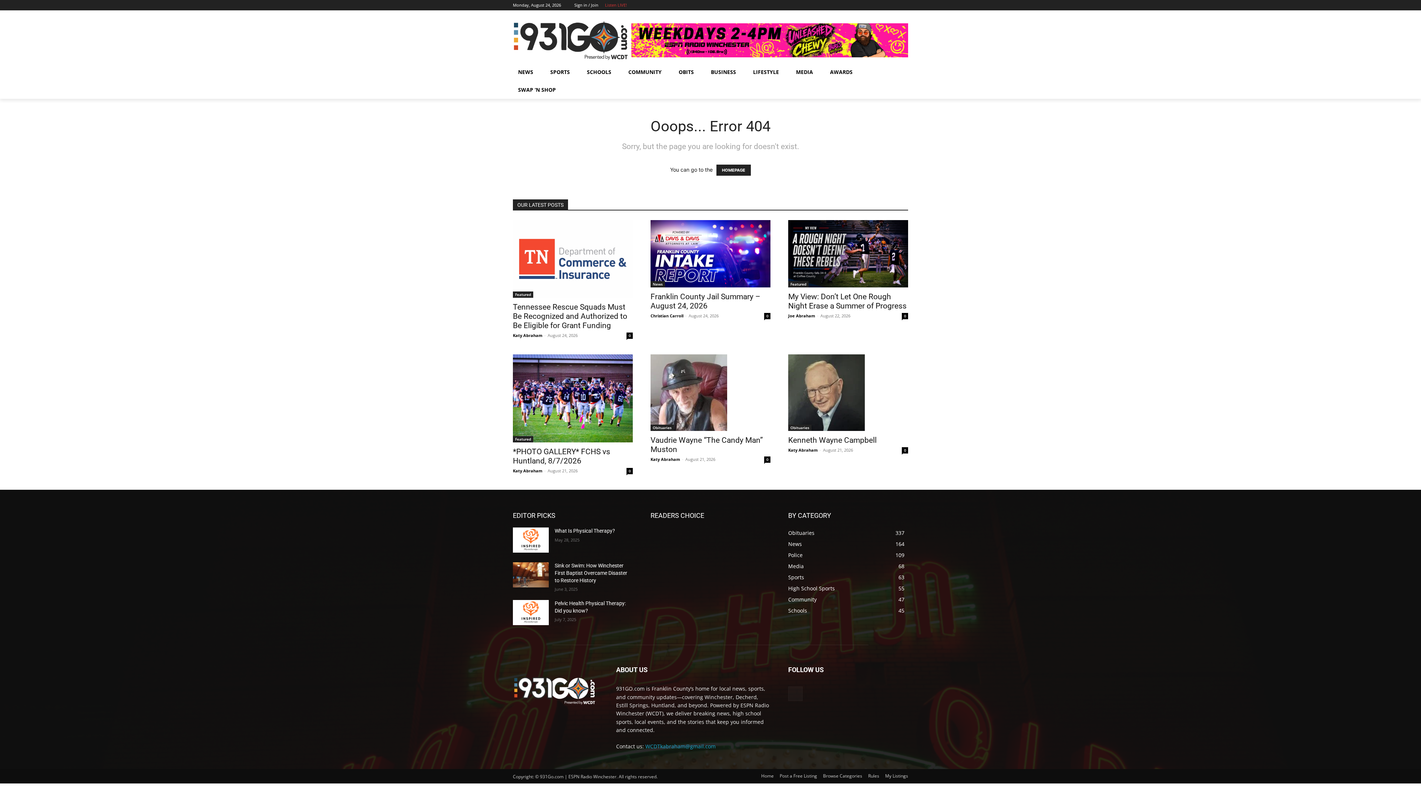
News (658, 284)
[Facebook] (893, 5)
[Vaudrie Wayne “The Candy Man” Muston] (710, 392)
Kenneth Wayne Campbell (832, 440)
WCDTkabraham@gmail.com (680, 746)
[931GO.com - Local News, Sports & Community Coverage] (572, 40)
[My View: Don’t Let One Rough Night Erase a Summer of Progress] (848, 253)
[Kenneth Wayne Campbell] (848, 392)
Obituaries (662, 427)
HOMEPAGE (733, 170)
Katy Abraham (527, 335)
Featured (523, 294)
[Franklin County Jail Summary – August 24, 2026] (710, 253)
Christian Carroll (667, 315)
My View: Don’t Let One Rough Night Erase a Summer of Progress (847, 301)
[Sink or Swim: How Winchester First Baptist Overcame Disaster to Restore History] (531, 574)
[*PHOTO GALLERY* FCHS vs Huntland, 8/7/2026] (573, 398)
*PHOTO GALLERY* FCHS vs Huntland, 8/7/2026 (561, 456)
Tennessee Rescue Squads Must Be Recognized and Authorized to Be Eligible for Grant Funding (570, 316)
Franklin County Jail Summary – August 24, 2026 (705, 301)
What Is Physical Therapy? (585, 531)
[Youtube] (904, 5)
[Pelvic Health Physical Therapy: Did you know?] (531, 612)
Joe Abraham (801, 315)
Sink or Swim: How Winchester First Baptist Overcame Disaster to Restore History (591, 573)
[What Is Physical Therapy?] (531, 540)
